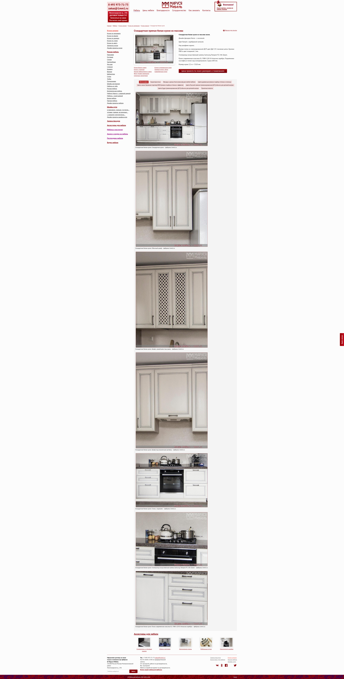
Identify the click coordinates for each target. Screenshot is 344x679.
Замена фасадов (113, 121)
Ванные (109, 71)
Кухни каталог (123, 26)
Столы (109, 76)
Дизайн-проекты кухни (114, 48)
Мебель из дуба (112, 86)
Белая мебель (111, 98)
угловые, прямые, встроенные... (117, 112)
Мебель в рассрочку (115, 129)
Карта (235, 677)
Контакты (206, 10)
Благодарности (163, 10)
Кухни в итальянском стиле (163, 67)
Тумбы (109, 79)
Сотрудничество (179, 10)
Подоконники (111, 81)
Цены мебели (148, 10)
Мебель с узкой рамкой (115, 96)
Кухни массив (145, 26)
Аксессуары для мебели (116, 125)
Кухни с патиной (139, 69)
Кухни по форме (112, 36)
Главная (109, 26)
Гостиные (110, 57)
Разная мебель (113, 52)
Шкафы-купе (112, 107)
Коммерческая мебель (114, 91)
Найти (133, 671)
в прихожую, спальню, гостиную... (118, 110)
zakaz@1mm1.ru (160, 658)
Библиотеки (111, 74)
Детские (110, 64)
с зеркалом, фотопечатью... (116, 115)
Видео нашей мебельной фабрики (151, 670)
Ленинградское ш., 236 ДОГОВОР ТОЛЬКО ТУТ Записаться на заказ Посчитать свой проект (118, 17)
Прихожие (110, 55)
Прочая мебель (112, 101)
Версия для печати (231, 30)
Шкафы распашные (113, 84)
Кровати (109, 69)
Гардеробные (111, 62)
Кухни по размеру (113, 38)
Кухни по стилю (112, 41)
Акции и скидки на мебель (117, 134)
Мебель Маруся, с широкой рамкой (118, 93)
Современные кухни (161, 71)
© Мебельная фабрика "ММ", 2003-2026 (139, 677)
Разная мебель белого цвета (143, 71)
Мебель (136, 10)
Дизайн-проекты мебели (115, 103)
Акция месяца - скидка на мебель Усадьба (225, 8)
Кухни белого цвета (140, 67)
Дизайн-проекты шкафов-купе (117, 117)
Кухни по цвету (112, 43)
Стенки (109, 59)
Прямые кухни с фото (161, 69)
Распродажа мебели (115, 138)
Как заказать (194, 10)
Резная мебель (112, 88)
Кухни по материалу (134, 26)
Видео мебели (112, 142)
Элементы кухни (112, 45)
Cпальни (110, 67)
